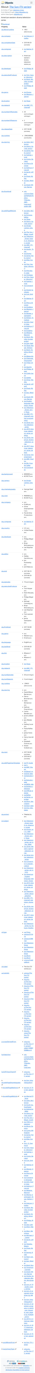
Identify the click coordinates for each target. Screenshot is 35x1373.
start (4, 752)
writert (5, 814)
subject (5, 821)
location (5, 101)
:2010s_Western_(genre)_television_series (28, 850)
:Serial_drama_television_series (28, 425)
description (6, 56)
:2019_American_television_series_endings (29, 432)
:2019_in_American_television (28, 1321)
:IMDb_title (28, 784)
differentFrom (9, 1342)
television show (18, 10)
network (5, 105)
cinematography (8, 489)
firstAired (6, 627)
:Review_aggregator (28, 315)
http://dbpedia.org (21, 12)
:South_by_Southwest (28, 1106)
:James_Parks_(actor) (29, 152)
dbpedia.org (18, 14)
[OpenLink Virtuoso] (10, 1361)
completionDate (8, 43)
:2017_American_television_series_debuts (29, 449)
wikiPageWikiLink (8, 211)
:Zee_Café (28, 1225)
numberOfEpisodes (9, 112)
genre (4, 92)
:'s (26, 765)
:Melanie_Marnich (28, 334)
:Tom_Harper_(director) (29, 76)
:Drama (27, 92)
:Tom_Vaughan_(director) (28, 266)
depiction (5, 1055)
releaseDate (6, 129)
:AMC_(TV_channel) (28, 106)
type (4, 932)
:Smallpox (28, 307)
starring (5, 142)
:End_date (28, 774)
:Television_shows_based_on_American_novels (29, 239)
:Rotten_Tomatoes (28, 319)
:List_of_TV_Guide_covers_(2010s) (28, 1287)
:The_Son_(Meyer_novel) (28, 233)
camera (5, 481)
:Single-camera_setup (28, 228)
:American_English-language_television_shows (29, 877)
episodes (5, 582)
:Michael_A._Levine (28, 1236)
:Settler (27, 378)
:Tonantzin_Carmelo (28, 1269)
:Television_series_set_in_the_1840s (28, 842)
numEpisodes (7, 675)
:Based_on (28, 771)
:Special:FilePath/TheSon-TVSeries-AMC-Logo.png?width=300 (29, 199)
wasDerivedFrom (8, 1042)
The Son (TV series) (20, 6)
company (5, 36)
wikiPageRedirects (10, 1088)
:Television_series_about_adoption (28, 894)
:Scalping (28, 331)
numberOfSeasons (9, 120)
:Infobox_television (28, 788)
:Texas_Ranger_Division (29, 347)
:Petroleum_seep (28, 272)
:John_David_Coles (28, 323)
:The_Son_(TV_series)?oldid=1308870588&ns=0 (29, 1046)
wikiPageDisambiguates (10, 1083)
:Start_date (28, 806)
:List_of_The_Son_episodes (28, 1090)
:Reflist (27, 795)
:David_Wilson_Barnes (28, 186)
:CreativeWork (28, 961)
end (4, 571)
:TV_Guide (28, 763)
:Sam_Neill (28, 343)
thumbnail (6, 191)
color (4, 496)
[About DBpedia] (7, 3)
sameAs (5, 973)
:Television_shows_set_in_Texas (28, 410)
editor (4, 554)
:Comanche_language (28, 1179)
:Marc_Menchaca (28, 1232)
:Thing (27, 932)
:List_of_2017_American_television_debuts (28, 1328)
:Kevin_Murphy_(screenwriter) (28, 81)
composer (6, 49)
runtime (5, 136)
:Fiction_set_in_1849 (28, 830)
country (5, 528)
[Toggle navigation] (31, 2)
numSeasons (7, 679)
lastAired (5, 647)
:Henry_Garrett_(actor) (28, 147)
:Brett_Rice (28, 1265)
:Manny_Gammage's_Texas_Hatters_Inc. (28, 1198)
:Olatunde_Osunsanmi (29, 359)
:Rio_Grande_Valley (28, 464)
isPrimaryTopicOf (8, 1072)
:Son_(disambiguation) (28, 1081)
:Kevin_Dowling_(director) (28, 352)
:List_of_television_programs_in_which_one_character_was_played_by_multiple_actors (28, 1310)
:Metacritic (28, 356)
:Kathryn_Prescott (28, 169)
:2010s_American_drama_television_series (28, 441)
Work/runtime (7, 30)
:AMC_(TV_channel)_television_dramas (28, 901)
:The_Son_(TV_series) (29, 1074)
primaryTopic (9, 1349)
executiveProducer (9, 75)
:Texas (27, 101)
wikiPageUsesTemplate (10, 763)
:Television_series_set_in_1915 (28, 870)
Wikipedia (26, 1365)
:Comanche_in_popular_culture (28, 864)
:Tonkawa (28, 275)
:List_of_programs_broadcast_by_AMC (28, 1294)
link (4, 653)
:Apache (28, 367)
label (4, 967)
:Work (27, 956)
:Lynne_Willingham (28, 1132)
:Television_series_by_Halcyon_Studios (28, 926)
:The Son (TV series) (28, 975)
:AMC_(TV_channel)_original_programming (28, 417)
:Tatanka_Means (28, 1245)
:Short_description (28, 802)
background (7, 474)
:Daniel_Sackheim (28, 291)
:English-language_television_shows (29, 403)
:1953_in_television (28, 1123)
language (6, 642)
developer (6, 69)
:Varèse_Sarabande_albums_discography (29, 1279)
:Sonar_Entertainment (28, 456)
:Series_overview (28, 798)
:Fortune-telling (28, 216)
